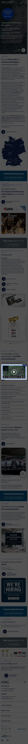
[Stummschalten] (21, 377)
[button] (14, 372)
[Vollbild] (23, 377)
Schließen (24, 365)
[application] (14, 372)
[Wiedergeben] (4, 377)
